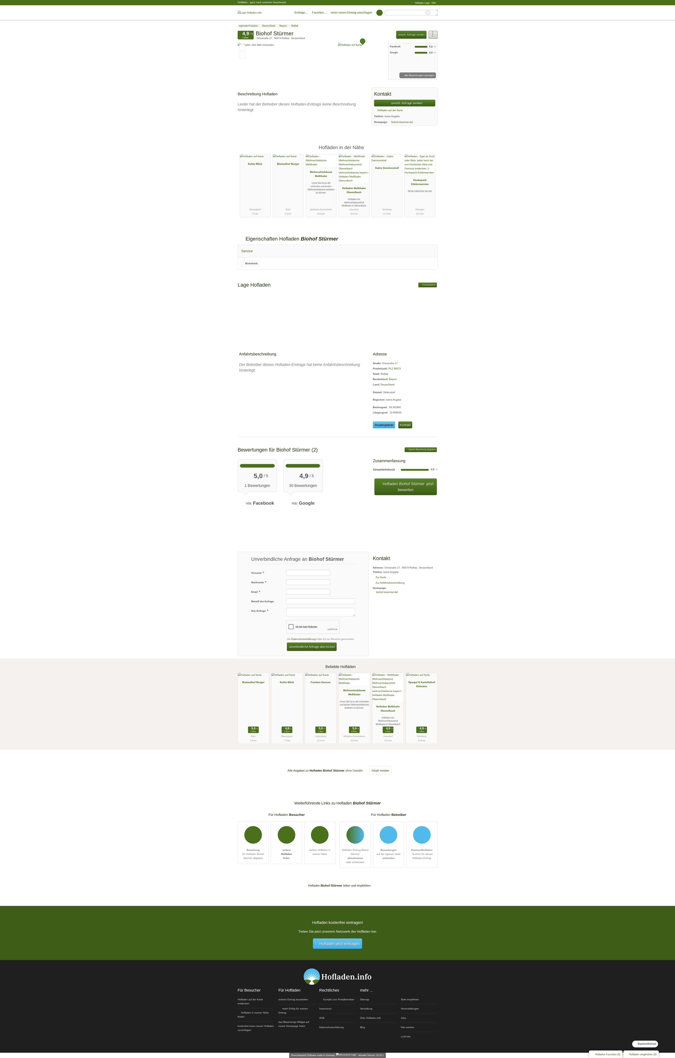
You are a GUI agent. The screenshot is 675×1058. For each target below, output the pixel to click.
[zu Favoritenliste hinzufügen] (242, 47)
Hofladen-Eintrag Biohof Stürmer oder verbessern (355, 856)
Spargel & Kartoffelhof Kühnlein (421, 684)
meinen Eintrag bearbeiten (293, 999)
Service (247, 251)
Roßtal (384, 373)
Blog (362, 1027)
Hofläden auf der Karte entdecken (250, 1001)
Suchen (435, 12)
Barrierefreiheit (646, 1043)
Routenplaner (429, 285)
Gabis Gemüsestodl (387, 168)
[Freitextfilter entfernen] (428, 12)
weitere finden (286, 854)
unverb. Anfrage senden (411, 34)
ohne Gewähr (354, 770)
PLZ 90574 (394, 368)
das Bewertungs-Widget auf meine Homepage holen (293, 1024)
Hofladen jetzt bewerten (407, 487)
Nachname (258, 582)
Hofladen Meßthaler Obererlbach (354, 190)
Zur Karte (381, 577)
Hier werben (407, 1027)
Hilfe (433, 3)
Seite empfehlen (410, 999)
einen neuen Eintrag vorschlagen (351, 12)
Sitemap (364, 999)
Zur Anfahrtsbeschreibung (390, 582)
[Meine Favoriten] (379, 12)
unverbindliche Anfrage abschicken (312, 646)
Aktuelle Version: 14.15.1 (371, 1055)
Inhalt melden (380, 770)
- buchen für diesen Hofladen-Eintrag (422, 854)
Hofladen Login (422, 3)
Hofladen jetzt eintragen (339, 943)
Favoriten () (607, 1054)
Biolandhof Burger (288, 163)
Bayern (393, 379)
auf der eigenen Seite (388, 854)
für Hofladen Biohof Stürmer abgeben (253, 854)
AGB (321, 1018)
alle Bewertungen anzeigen (419, 75)
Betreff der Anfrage (262, 601)
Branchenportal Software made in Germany (312, 1055)
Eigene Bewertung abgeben (422, 449)
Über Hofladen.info (370, 1018)
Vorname (256, 572)
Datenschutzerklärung (303, 639)
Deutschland (387, 384)
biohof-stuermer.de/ (402, 122)
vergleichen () (643, 1054)
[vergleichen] (242, 55)
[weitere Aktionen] (433, 35)
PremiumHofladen (430, 150)
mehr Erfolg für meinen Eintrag (293, 1010)
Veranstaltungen (410, 1008)
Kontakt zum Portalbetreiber (338, 999)
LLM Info (406, 1036)
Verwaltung (366, 1008)
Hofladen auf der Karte (390, 110)
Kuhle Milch (255, 163)
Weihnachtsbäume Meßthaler (321, 174)
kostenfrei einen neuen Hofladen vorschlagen (256, 1028)
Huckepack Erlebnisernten (420, 182)
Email (254, 591)
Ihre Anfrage (258, 610)
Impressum (325, 1008)
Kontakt (405, 425)
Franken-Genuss (321, 682)
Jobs (403, 1018)
